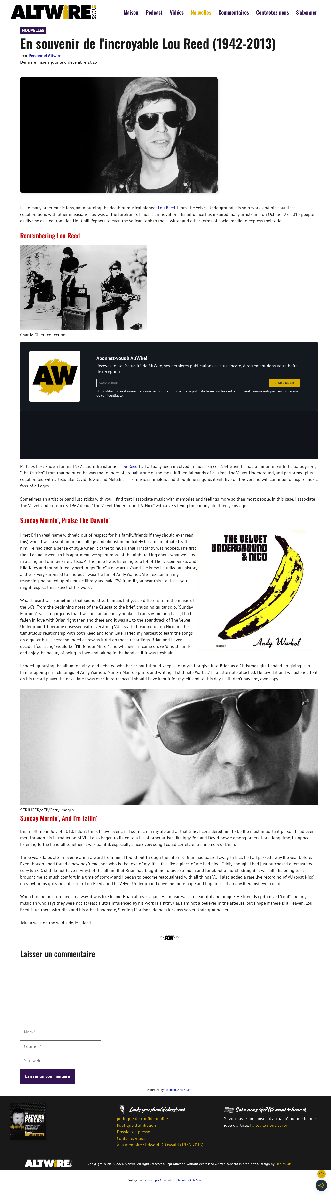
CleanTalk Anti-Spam (177, 1090)
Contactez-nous (272, 12)
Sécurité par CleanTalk (157, 1180)
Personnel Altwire (45, 55)
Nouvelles (201, 12)
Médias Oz (283, 1164)
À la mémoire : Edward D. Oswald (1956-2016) (160, 1145)
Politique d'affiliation (136, 1125)
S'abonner (306, 12)
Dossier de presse (133, 1131)
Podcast (154, 12)
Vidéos (177, 12)
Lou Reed (166, 207)
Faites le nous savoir (269, 1125)
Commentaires (233, 12)
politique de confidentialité (142, 1118)
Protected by (169, 1090)
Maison (131, 12)
